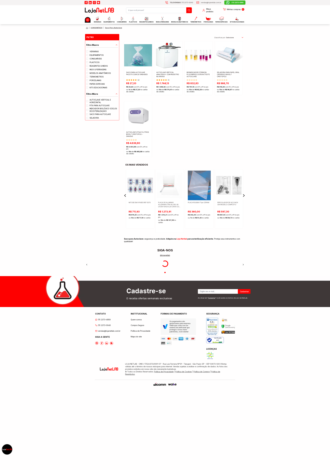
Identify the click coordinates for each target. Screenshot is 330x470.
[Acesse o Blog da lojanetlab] (111, 343)
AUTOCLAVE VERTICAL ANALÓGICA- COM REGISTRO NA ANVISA (167, 74)
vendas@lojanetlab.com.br (109, 331)
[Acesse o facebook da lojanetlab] (86, 2)
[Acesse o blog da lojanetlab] (98, 2)
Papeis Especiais (221, 22)
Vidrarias (97, 22)
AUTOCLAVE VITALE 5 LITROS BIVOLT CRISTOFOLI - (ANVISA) (137, 134)
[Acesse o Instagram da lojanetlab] (96, 343)
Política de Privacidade (140, 331)
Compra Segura (137, 325)
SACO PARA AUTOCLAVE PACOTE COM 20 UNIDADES (137, 73)
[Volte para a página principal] (87, 28)
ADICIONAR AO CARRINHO (138, 90)
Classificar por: (220, 38)
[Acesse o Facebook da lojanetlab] (101, 343)
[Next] (243, 264)
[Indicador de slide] (165, 272)
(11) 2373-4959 (104, 319)
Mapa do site (136, 336)
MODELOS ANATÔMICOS (179, 22)
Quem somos (136, 319)
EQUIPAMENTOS (109, 22)
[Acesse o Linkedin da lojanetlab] (106, 343)
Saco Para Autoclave (113, 28)
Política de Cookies (183, 372)
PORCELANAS (208, 22)
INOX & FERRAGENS (162, 22)
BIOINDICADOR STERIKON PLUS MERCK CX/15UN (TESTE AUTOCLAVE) (198, 74)
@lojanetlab (165, 255)
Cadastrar (244, 291)
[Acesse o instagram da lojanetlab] (94, 2)
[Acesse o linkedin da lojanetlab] (90, 2)
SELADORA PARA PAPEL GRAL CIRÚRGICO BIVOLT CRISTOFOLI (228, 74)
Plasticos (133, 22)
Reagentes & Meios (146, 22)
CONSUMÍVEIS (122, 22)
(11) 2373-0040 (104, 325)
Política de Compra (201, 372)
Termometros (195, 22)
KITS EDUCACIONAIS (237, 22)
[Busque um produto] (189, 10)
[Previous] (86, 264)
